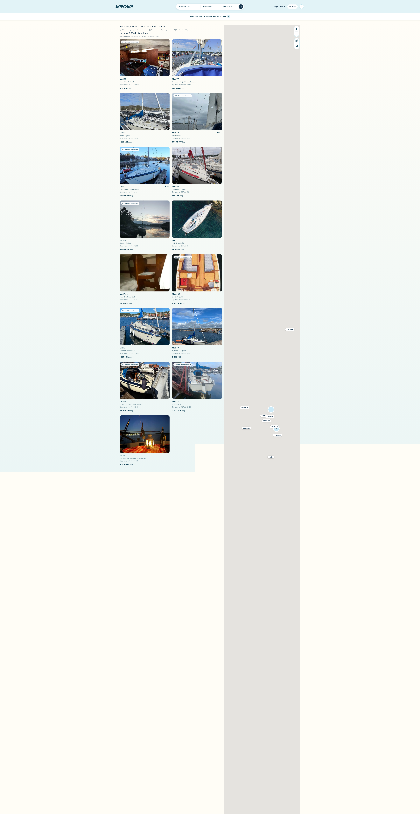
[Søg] (241, 6)
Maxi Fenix (124, 294)
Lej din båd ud (279, 7)
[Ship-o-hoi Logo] (124, 6)
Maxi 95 (175, 186)
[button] (266, 420)
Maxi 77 (175, 79)
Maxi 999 (176, 294)
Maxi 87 (123, 79)
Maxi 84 (123, 133)
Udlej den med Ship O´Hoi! (215, 16)
